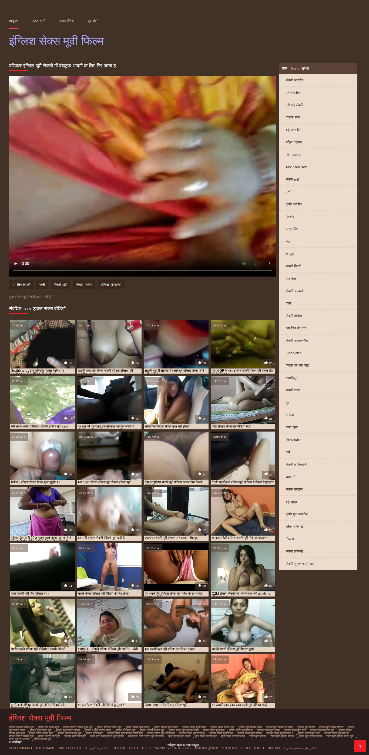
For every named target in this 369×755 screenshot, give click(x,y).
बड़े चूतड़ (291, 502)
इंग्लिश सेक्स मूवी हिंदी (295, 730)
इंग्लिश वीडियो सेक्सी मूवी (152, 730)
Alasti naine (45, 748)
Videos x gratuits (72, 748)
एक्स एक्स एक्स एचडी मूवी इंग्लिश (107, 736)
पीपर (288, 303)
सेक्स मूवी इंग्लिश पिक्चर (282, 736)
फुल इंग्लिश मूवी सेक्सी (179, 736)
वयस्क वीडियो (66, 20)
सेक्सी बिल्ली (293, 266)
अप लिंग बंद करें (296, 328)
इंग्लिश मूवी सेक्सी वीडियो (68, 730)
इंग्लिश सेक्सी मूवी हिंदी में (336, 733)
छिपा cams (293, 155)
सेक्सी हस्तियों (294, 551)
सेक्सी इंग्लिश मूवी (42, 739)
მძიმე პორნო (182, 748)
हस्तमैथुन (291, 378)
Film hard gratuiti (128, 748)
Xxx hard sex (296, 167)
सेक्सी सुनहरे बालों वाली (300, 564)
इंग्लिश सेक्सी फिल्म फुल (41, 733)
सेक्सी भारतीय (294, 80)
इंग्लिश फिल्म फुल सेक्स (137, 727)
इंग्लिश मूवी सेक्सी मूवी (40, 730)
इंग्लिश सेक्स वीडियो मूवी (322, 730)
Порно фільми (20, 748)
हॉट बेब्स (291, 279)
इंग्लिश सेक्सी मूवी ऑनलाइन (161, 733)
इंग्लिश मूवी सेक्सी (111, 285)
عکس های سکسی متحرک (300, 748)
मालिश (290, 415)
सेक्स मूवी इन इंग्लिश (19, 739)
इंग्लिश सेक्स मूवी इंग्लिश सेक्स (184, 730)
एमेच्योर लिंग (293, 93)
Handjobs (293, 353)
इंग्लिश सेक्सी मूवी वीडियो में (279, 733)
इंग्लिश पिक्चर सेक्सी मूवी (109, 727)
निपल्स (290, 539)
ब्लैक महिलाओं (295, 527)
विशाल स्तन (293, 117)
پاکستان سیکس (99, 748)
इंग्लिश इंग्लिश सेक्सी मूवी (21, 727)
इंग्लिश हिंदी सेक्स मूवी (75, 736)
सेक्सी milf (293, 179)
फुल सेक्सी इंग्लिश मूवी (206, 736)
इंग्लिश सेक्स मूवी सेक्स (268, 730)
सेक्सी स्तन (293, 390)
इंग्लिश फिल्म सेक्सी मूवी (222, 727)
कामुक (290, 254)
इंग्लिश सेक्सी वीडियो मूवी (21, 736)
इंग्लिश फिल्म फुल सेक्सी (166, 727)
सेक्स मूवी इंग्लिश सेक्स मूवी (339, 736)
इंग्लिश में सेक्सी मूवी (125, 730)
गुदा (288, 403)
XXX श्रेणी (39, 20)
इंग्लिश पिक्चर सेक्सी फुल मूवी (77, 727)
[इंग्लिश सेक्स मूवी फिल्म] (360, 746)
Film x (246, 748)
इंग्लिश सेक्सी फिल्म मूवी (69, 733)
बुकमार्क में (93, 20)
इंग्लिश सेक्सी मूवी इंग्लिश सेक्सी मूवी (125, 733)
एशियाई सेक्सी (294, 105)
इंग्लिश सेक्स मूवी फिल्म (206, 748)
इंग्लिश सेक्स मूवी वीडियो (241, 730)
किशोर (290, 217)
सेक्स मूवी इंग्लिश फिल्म (310, 736)
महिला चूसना (294, 142)
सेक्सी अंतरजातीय (297, 341)
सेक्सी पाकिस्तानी (296, 465)
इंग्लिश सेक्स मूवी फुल (213, 730)
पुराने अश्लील (294, 204)
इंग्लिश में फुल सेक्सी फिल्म (98, 730)
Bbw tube (293, 440)
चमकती (290, 477)
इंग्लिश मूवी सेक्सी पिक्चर (331, 727)
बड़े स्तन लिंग (294, 130)
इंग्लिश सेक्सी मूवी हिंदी (309, 733)
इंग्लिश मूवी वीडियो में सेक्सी (279, 727)
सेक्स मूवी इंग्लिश (257, 736)
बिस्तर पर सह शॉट (297, 365)
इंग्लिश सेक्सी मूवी (94, 733)
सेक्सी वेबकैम (294, 316)
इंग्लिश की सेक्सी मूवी (48, 727)
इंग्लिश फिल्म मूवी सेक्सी (194, 727)
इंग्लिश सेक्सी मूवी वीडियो (249, 733)
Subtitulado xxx (267, 748)
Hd (288, 241)
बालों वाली (292, 427)
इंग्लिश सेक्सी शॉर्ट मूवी (49, 736)
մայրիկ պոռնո (158, 748)
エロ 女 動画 (229, 748)
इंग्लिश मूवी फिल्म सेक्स (250, 727)
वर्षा (288, 452)
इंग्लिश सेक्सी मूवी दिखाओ (192, 733)
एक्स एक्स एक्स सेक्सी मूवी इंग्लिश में (146, 736)
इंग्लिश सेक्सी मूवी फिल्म (221, 733)
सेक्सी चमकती (295, 291)
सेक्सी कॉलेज (294, 489)
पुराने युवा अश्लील (297, 514)
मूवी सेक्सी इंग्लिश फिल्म (233, 736)
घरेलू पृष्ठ (13, 20)
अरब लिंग (292, 229)
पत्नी (288, 192)
